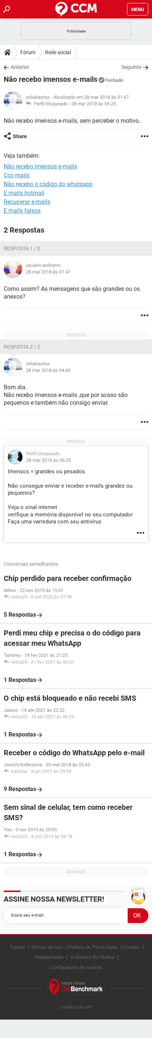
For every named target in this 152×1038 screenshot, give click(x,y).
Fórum (27, 52)
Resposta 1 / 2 (22, 248)
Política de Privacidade (92, 947)
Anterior (20, 67)
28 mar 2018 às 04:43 (48, 370)
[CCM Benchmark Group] (76, 988)
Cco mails (17, 175)
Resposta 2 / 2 (22, 347)
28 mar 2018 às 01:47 (48, 272)
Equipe (17, 947)
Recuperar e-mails (27, 201)
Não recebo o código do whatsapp (48, 184)
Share (20, 136)
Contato (131, 947)
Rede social (58, 52)
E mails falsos (22, 210)
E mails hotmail (24, 192)
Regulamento (49, 957)
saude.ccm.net (76, 1007)
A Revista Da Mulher (92, 957)
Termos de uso (46, 947)
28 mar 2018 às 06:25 (93, 104)
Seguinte (131, 67)
